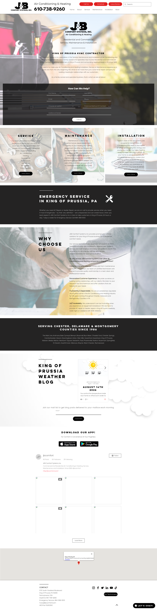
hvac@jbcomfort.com (47, 603)
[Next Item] (105, 367)
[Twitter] (102, 588)
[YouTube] (111, 588)
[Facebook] (98, 588)
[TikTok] (116, 588)
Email (57, 410)
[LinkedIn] (107, 588)
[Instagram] (93, 588)
